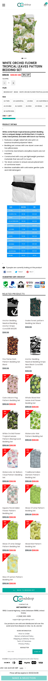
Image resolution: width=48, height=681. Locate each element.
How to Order (24, 633)
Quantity (5, 79)
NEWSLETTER (24, 648)
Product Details (9, 124)
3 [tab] (25, 58)
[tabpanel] (24, 34)
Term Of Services (24, 641)
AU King (28, 106)
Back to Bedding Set (26, 590)
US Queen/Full (18, 101)
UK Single (38, 106)
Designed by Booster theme (28, 659)
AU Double (7, 106)
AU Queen (18, 106)
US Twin (6, 101)
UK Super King (9, 111)
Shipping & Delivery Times (24, 638)
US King (30, 101)
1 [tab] (22, 58)
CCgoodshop (13, 659)
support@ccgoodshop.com (23, 619)
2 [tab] (24, 58)
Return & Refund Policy (24, 636)
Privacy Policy (24, 644)
